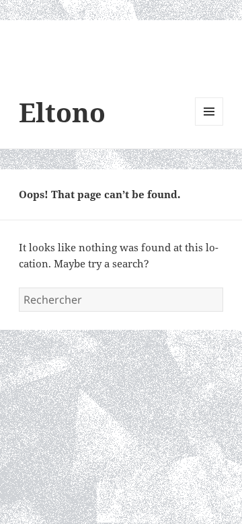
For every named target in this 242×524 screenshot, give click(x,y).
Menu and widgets (209, 125)
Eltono (62, 112)
